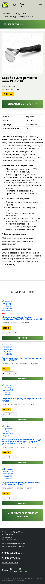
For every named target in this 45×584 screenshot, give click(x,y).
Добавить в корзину (22, 103)
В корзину (22, 338)
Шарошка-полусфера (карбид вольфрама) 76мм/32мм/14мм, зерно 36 (22, 318)
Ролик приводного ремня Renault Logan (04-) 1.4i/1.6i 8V (22, 359)
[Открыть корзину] (22, 5)
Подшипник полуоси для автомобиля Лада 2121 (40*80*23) (21, 483)
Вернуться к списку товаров (24, 515)
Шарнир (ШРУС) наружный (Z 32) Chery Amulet (21, 399)
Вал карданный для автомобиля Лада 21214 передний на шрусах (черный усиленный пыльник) (21, 441)
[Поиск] (14, 5)
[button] (22, 24)
